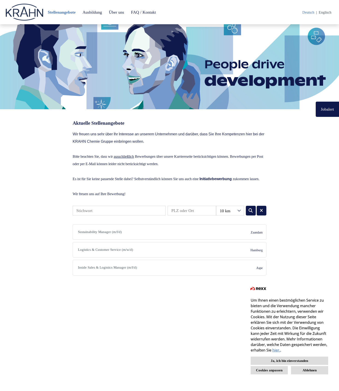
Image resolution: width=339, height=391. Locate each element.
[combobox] (230, 210)
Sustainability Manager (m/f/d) (100, 232)
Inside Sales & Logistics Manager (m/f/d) (107, 267)
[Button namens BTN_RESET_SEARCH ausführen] (262, 210)
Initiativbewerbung (215, 179)
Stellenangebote (62, 12)
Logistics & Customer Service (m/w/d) (105, 250)
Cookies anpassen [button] (269, 370)
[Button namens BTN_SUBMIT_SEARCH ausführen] (251, 210)
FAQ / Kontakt (143, 12)
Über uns (116, 12)
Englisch (325, 12)
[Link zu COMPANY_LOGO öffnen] (24, 12)
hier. (276, 350)
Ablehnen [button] (310, 370)
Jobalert (327, 109)
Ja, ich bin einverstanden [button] (289, 361)
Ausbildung (92, 12)
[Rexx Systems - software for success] (258, 289)
